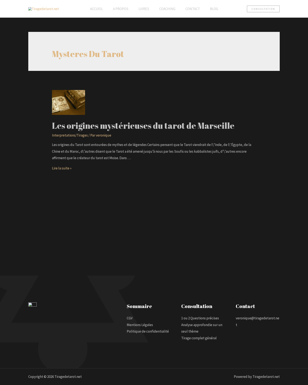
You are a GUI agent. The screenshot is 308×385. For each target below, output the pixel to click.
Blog (214, 9)
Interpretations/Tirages (70, 135)
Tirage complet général (199, 338)
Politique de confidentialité (148, 331)
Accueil (96, 9)
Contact (192, 9)
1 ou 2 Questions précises (200, 318)
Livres (143, 9)
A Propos (120, 9)
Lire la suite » (61, 168)
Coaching (167, 9)
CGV (130, 318)
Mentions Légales (140, 325)
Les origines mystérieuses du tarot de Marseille (143, 125)
